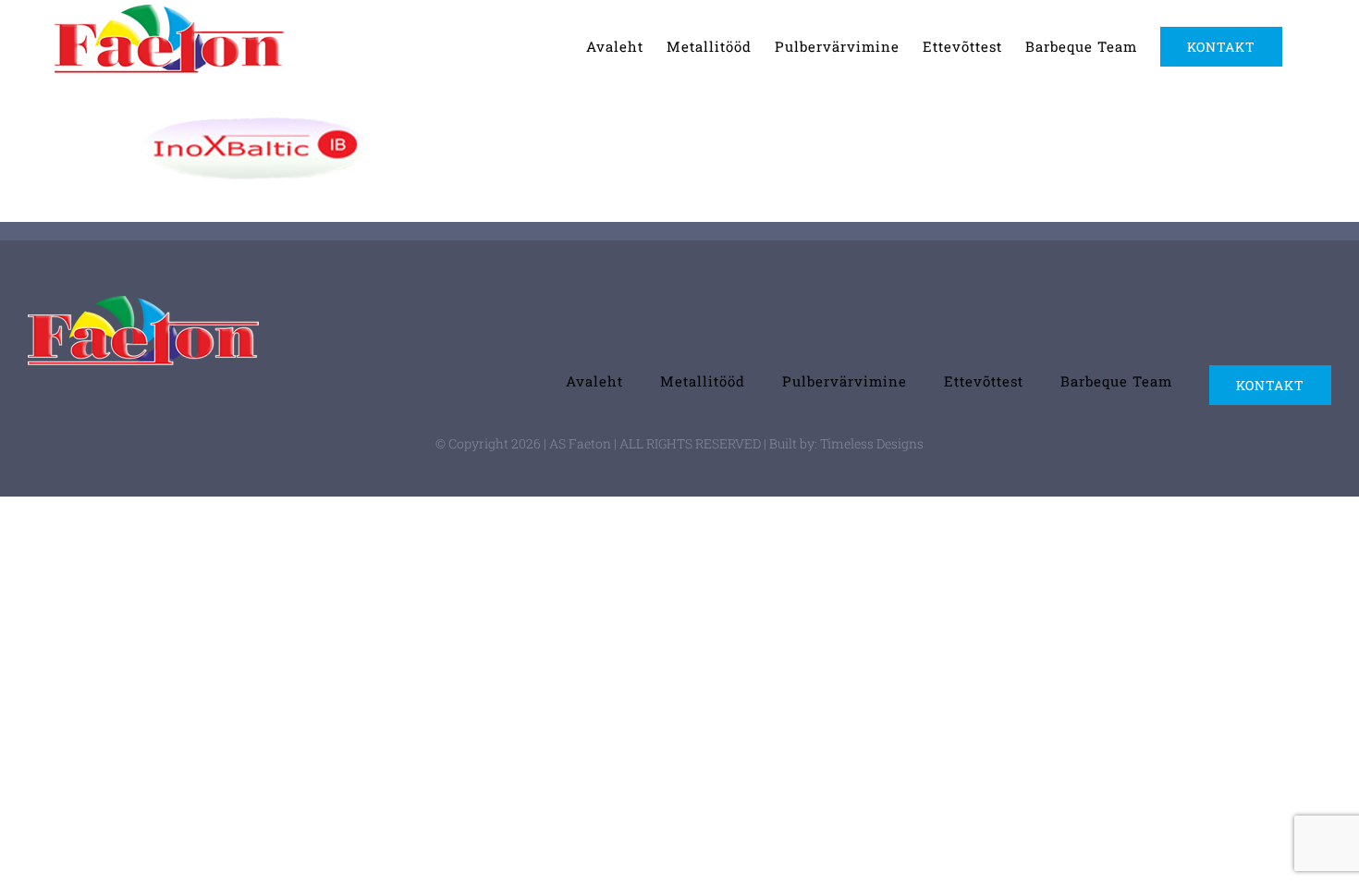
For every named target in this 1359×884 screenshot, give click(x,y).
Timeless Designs (872, 443)
